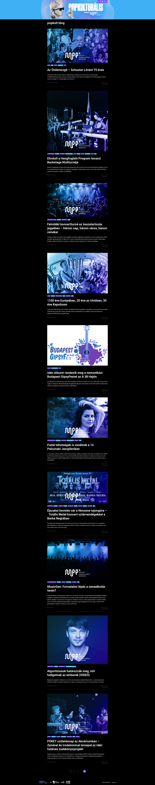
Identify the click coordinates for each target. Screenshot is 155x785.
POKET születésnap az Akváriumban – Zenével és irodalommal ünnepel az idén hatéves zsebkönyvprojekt (74, 745)
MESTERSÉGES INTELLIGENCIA (71, 666)
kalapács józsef (50, 505)
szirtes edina (64, 736)
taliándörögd (68, 295)
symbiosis (76, 440)
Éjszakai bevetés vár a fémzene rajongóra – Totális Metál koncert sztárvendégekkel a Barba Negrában (77, 514)
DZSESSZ (56, 666)
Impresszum (114, 782)
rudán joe (80, 505)
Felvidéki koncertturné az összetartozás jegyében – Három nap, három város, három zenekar (77, 228)
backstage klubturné (51, 153)
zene (65, 65)
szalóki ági (58, 736)
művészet (52, 295)
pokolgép (75, 505)
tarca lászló (85, 505)
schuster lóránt (60, 65)
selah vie (78, 153)
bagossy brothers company (52, 219)
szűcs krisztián (69, 736)
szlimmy (82, 153)
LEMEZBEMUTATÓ (62, 666)
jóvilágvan (58, 219)
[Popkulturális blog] (77, 9)
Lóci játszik (53, 736)
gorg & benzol (58, 440)
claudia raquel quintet (51, 440)
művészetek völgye (59, 295)
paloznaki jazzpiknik (70, 440)
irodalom (49, 736)
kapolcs (49, 295)
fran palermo (62, 153)
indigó (75, 153)
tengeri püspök (87, 153)
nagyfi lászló (60, 505)
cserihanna (57, 153)
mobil (52, 65)
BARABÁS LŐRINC (50, 666)
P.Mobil (55, 65)
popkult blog (105, 176)
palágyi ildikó (64, 440)
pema (64, 295)
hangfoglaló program (69, 153)
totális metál (90, 505)
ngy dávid (65, 505)
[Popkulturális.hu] (106, 1)
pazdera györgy (70, 505)
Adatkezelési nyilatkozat (106, 782)
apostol (49, 65)
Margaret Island (64, 219)
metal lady (55, 505)
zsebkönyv (77, 736)
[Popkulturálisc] (102, 1)
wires (92, 153)
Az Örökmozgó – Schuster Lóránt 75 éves (75, 70)
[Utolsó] (84, 771)
